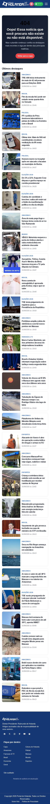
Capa (6, 747)
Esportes (28, 761)
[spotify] (29, 734)
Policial (27, 750)
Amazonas (7, 750)
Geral (6, 765)
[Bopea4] (15, 3)
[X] (9, 734)
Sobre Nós (15, 801)
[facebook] (4, 734)
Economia (7, 761)
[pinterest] (19, 734)
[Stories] (31, 4)
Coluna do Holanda (32, 747)
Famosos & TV (9, 754)
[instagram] (14, 734)
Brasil (6, 757)
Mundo (28, 757)
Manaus (28, 754)
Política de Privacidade (30, 801)
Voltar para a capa (25, 56)
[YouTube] (24, 734)
